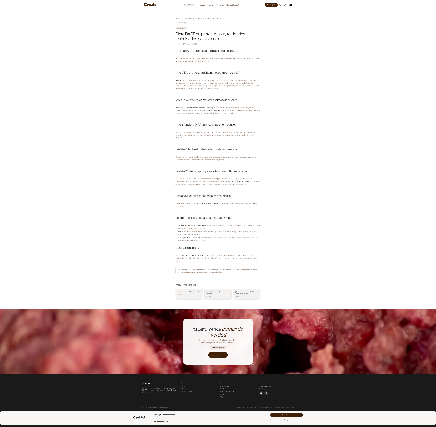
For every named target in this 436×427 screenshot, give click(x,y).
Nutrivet (211, 5)
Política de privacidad (249, 407)
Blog (221, 397)
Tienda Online (189, 5)
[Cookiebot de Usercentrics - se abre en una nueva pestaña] (139, 418)
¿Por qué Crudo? (233, 5)
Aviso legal (238, 407)
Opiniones (220, 5)
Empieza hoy (216, 355)
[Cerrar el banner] (308, 413)
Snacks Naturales (186, 391)
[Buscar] (280, 5)
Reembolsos (290, 407)
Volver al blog (182, 22)
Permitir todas (286, 414)
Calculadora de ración (227, 391)
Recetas (202, 5)
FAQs (222, 394)
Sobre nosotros (224, 386)
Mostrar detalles (159, 422)
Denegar (286, 419)
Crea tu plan (271, 5)
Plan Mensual (185, 389)
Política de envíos (279, 407)
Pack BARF (185, 386)
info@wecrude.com (265, 386)
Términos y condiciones (265, 407)
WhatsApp (262, 389)
